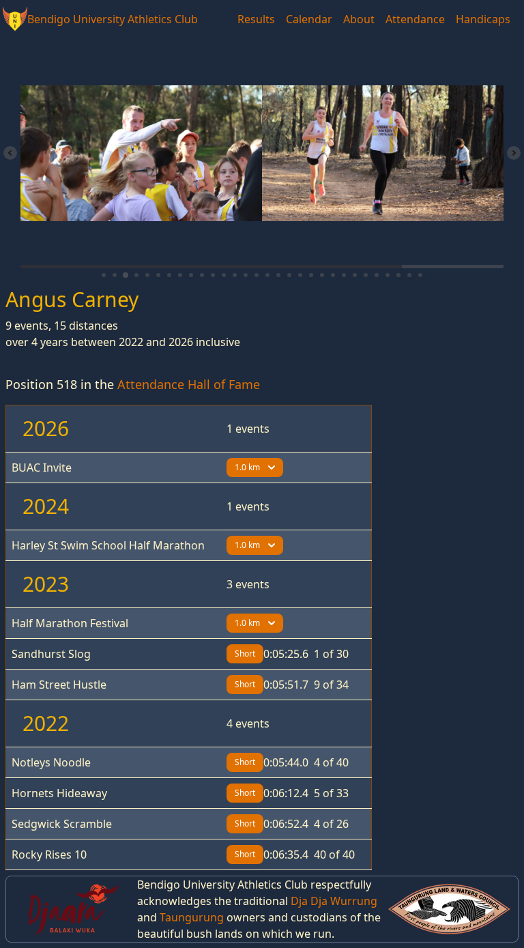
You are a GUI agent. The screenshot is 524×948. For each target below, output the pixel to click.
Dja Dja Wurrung (334, 900)
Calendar (309, 19)
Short (245, 653)
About (359, 19)
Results (256, 19)
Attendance (415, 19)
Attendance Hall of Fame (188, 384)
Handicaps (483, 19)
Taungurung (192, 917)
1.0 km (247, 467)
